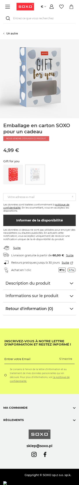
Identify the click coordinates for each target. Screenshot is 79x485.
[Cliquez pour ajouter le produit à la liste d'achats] (77, 41)
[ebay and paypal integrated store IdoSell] (34, 483)
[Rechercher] (8, 18)
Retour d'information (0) (29, 308)
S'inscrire (65, 358)
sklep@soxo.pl (39, 446)
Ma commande (15, 407)
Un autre (12, 33)
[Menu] (8, 6)
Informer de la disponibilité (39, 220)
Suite (17, 248)
